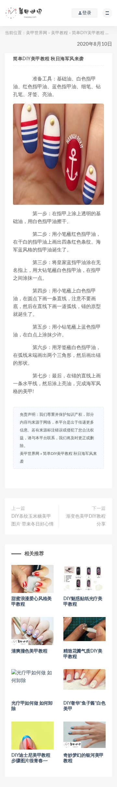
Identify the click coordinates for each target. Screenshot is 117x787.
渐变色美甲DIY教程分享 (86, 520)
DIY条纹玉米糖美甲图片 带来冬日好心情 (32, 520)
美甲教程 (59, 33)
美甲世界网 (36, 33)
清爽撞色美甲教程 (29, 651)
